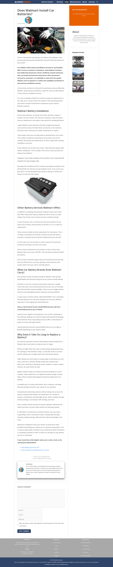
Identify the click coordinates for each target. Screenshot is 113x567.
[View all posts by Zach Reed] (28, 23)
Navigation (56, 555)
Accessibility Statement (86, 542)
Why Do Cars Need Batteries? (42, 456)
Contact (92, 2)
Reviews (60, 2)
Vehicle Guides (47, 2)
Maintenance (75, 2)
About (84, 2)
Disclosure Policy (85, 549)
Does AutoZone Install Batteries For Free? (35, 450)
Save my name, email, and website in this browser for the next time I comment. (41, 524)
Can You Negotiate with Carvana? (42, 458)
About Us (56, 549)
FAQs (66, 2)
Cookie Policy (86, 545)
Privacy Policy (86, 552)
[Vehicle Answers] (23, 2)
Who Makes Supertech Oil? (30, 447)
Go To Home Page (56, 542)
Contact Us (56, 552)
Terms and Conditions (86, 555)
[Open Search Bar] (97, 2)
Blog (56, 545)
